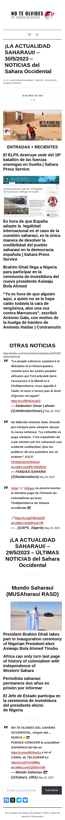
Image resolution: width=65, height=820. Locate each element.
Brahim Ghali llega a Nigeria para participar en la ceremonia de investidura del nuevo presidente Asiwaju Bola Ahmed (31, 276)
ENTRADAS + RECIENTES (32, 147)
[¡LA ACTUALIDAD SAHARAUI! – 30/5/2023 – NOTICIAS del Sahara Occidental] (32, 125)
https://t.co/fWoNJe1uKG (26, 400)
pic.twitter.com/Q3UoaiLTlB (27, 522)
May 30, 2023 (46, 777)
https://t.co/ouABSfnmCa (26, 752)
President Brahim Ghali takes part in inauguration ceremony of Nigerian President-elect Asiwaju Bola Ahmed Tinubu (32, 641)
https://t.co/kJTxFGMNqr (25, 762)
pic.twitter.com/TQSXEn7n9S (28, 767)
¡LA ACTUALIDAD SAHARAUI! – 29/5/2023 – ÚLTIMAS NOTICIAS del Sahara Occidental (32, 552)
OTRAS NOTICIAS (32, 345)
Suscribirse (51, 790)
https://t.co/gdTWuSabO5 (30, 518)
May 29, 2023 (52, 411)
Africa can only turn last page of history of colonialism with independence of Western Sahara (31, 663)
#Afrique (29, 488)
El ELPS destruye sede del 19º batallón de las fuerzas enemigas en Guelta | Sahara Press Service (32, 161)
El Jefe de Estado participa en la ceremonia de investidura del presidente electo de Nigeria (31, 702)
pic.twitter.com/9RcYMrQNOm (28, 467)
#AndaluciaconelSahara (25, 461)
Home (5, 80)
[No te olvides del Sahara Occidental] (32, 15)
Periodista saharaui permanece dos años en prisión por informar (26, 683)
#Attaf (14, 488)
